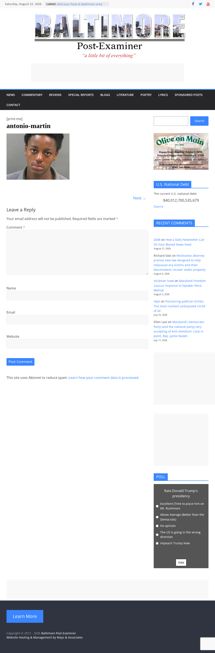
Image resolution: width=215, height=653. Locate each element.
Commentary (32, 95)
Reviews (55, 95)
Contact (13, 105)
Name (11, 288)
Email (11, 312)
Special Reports (81, 95)
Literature (125, 95)
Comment (16, 227)
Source (158, 206)
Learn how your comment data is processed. (104, 377)
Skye (157, 301)
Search (199, 121)
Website (13, 336)
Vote (181, 562)
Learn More (25, 616)
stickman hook (164, 281)
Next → (139, 197)
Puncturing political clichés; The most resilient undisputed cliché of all (179, 306)
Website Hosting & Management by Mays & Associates (45, 637)
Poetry (146, 95)
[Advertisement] (107, 72)
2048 (157, 240)
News (11, 95)
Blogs (105, 95)
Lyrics (163, 95)
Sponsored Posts (189, 95)
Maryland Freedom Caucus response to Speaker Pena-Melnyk (180, 285)
